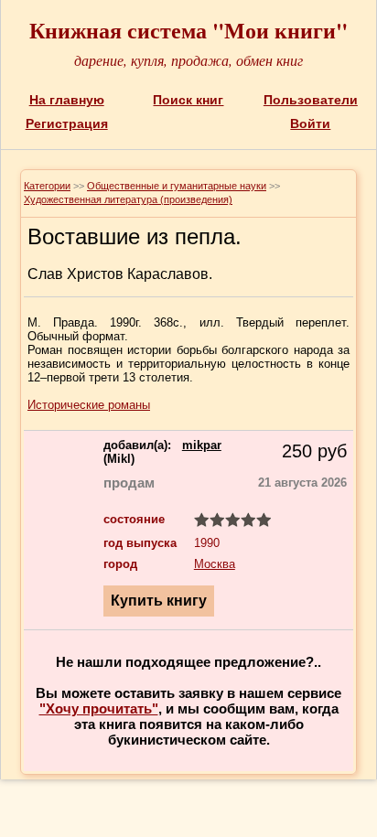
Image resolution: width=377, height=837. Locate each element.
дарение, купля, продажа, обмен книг (188, 60)
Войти (310, 123)
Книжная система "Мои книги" (188, 30)
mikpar (201, 445)
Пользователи (311, 99)
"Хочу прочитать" (98, 708)
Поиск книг (188, 99)
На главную (66, 99)
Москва (214, 564)
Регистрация (67, 123)
